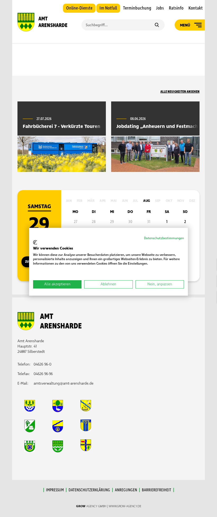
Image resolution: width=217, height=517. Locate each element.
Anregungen (126, 490)
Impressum (55, 490)
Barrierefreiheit (156, 490)
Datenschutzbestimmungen (164, 238)
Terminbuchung (137, 8)
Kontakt (195, 8)
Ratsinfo (176, 8)
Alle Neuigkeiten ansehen (180, 91)
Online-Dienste (79, 8)
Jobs (160, 8)
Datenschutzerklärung (89, 490)
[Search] (156, 25)
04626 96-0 (42, 364)
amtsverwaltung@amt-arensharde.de (63, 383)
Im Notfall (108, 8)
